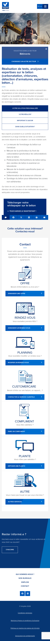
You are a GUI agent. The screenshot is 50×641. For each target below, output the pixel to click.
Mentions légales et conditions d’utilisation (25, 621)
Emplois (25, 582)
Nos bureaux (25, 578)
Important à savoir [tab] (25, 121)
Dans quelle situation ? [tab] (25, 127)
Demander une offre (16, 294)
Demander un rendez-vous (19, 328)
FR (39, 6)
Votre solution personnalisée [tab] (25, 108)
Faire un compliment (16, 431)
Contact (25, 586)
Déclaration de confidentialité (25, 636)
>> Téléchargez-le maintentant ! (21, 211)
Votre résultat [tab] (25, 114)
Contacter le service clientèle (21, 397)
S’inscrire (10, 550)
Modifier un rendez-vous (18, 363)
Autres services (15, 502)
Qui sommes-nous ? (25, 574)
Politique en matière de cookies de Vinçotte (25, 628)
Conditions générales (25, 613)
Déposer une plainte (16, 466)
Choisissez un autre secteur (24, 61)
